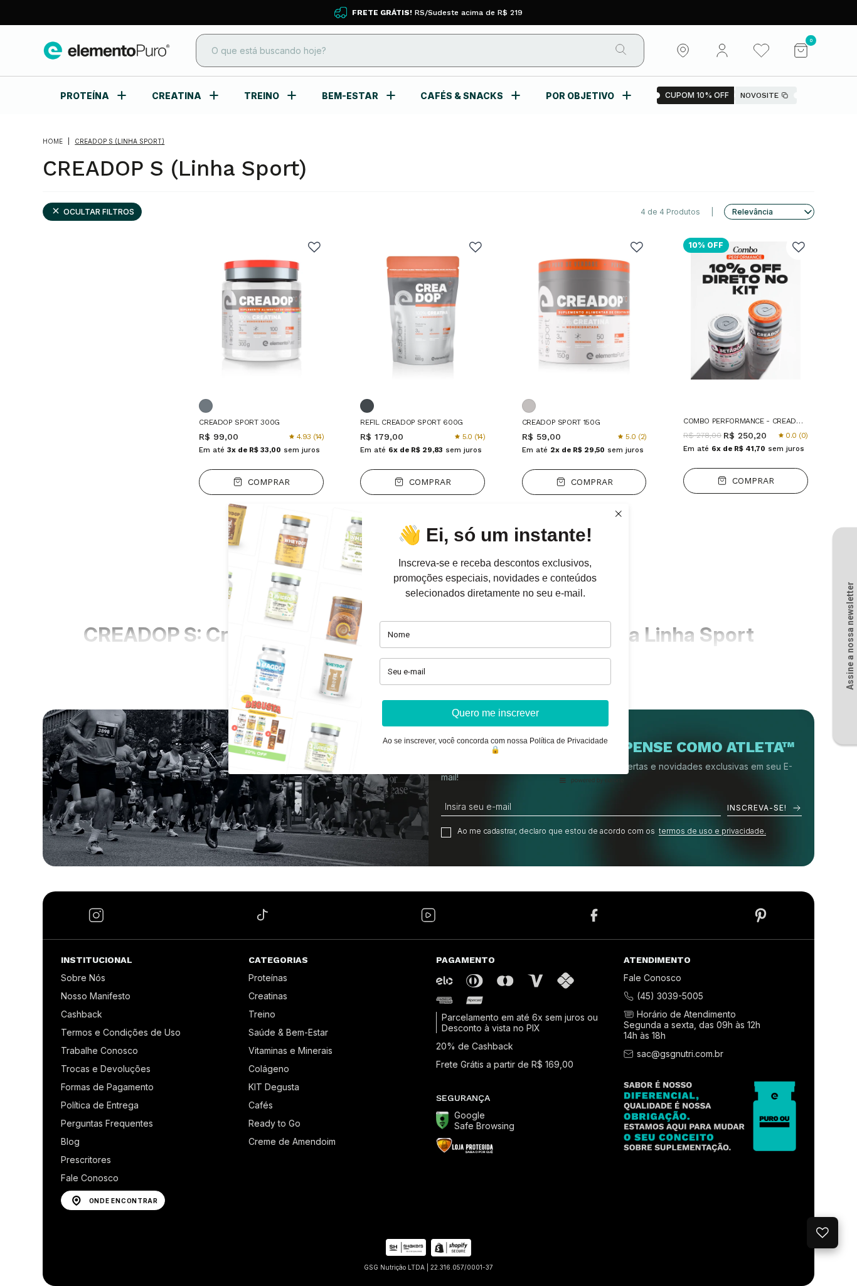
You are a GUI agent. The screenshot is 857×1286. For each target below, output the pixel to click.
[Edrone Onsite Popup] (428, 643)
